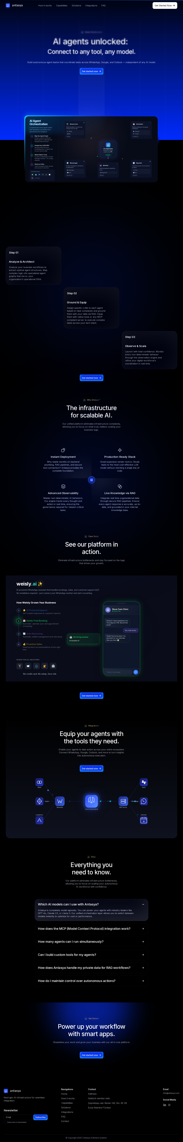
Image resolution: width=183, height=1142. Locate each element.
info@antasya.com (171, 1093)
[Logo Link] (16, 5)
